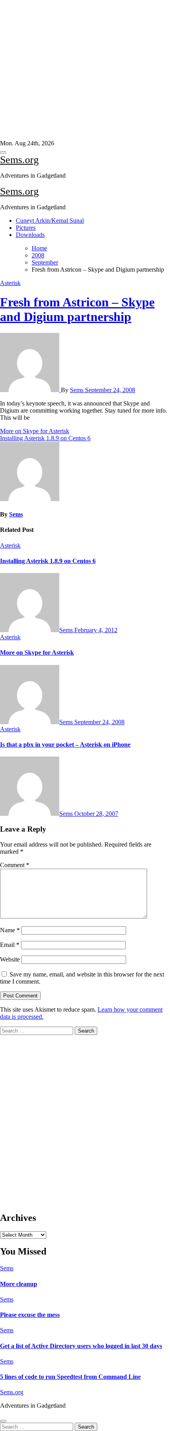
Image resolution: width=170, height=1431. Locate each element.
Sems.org (19, 159)
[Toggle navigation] (3, 152)
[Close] (3, 1421)
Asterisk (10, 283)
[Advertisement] (82, 70)
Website (10, 959)
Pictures (26, 227)
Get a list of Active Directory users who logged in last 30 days (81, 1346)
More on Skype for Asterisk (37, 652)
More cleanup (18, 1284)
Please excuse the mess (30, 1314)
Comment (14, 865)
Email (9, 944)
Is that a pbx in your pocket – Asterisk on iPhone (65, 744)
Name (10, 930)
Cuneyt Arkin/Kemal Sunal (50, 220)
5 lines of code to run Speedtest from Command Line (70, 1376)
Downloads (30, 234)
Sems (77, 390)
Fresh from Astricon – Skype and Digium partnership (77, 309)
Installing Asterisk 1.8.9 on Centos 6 (48, 561)
